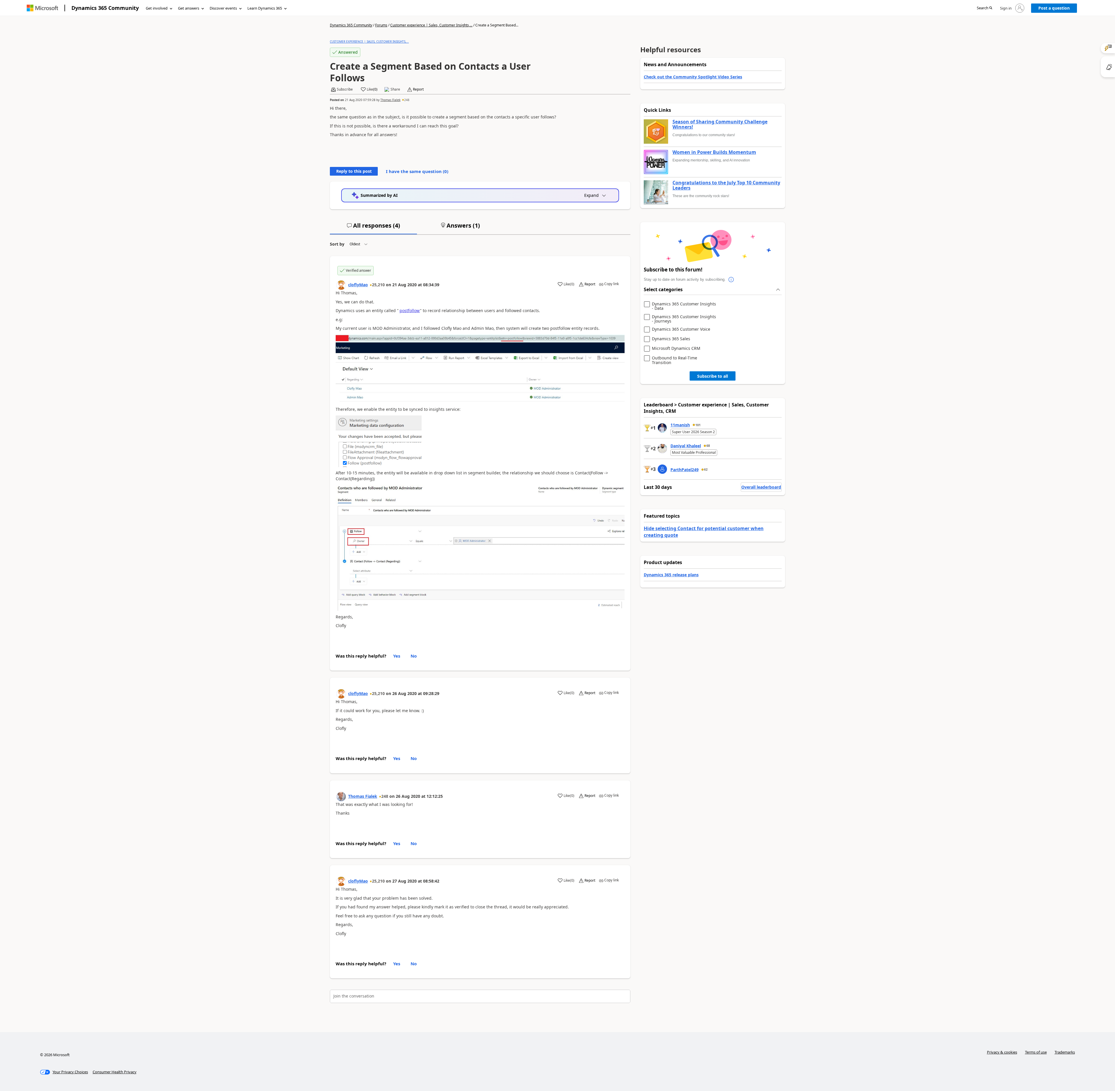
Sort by (337, 244)
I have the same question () (417, 171)
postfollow (410, 310)
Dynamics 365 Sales (671, 338)
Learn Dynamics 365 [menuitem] (264, 8)
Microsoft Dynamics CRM (676, 348)
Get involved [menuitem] (157, 8)
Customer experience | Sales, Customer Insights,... (431, 25)
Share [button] (395, 89)
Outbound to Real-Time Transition (674, 360)
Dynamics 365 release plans (671, 574)
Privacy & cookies (1002, 1052)
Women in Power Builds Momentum (714, 152)
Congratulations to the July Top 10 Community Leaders (726, 185)
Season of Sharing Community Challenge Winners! (719, 124)
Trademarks (1065, 1052)
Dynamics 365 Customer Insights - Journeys (684, 318)
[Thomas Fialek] (341, 796)
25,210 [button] (378, 284)
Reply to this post (354, 171)
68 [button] (708, 446)
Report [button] (418, 89)
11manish (680, 425)
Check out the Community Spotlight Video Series (693, 77)
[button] (984, 8)
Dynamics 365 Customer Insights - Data (684, 306)
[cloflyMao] (341, 285)
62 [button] (706, 469)
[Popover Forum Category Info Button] (731, 279)
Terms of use (1036, 1052)
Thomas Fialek (390, 100)
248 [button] (406, 100)
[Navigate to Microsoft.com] (42, 8)
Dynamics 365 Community (105, 7)
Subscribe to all (712, 376)
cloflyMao (358, 284)
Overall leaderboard (761, 487)
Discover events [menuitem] (223, 8)
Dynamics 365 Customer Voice (681, 329)
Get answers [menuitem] (188, 8)
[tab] (373, 228)
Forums (381, 25)
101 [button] (698, 425)
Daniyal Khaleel (685, 446)
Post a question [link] (1054, 8)
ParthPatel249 (684, 469)
